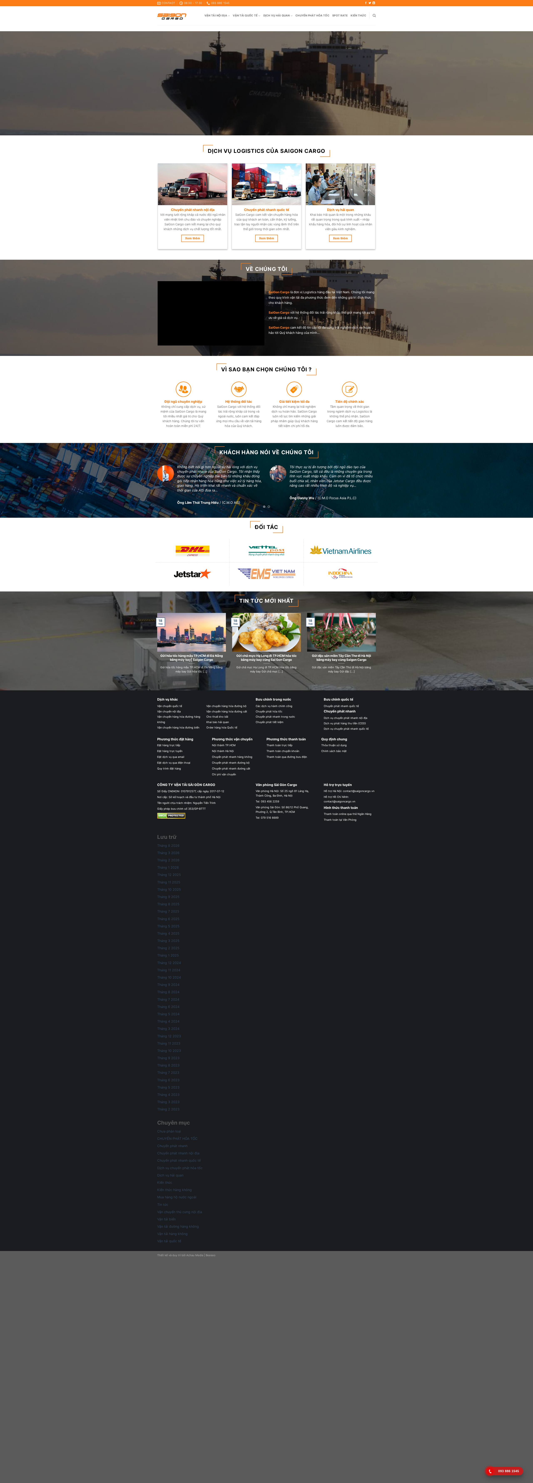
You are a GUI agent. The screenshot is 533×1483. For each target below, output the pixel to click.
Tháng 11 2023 (168, 1038)
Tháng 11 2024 (168, 965)
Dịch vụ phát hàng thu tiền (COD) (345, 718)
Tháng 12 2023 (169, 1031)
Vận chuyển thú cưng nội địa (179, 1207)
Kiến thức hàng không (174, 1185)
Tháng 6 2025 (168, 914)
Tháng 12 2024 (169, 958)
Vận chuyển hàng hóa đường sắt (226, 706)
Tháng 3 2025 (168, 936)
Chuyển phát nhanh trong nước (275, 712)
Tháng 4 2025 (168, 929)
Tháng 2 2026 (168, 855)
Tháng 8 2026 (168, 841)
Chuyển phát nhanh (172, 1141)
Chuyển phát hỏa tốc (312, 15)
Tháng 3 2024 (168, 1024)
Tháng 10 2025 (169, 885)
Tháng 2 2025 (168, 943)
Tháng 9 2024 (168, 980)
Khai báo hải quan (217, 717)
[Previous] (16, 83)
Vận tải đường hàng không (178, 1222)
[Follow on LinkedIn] (373, 3)
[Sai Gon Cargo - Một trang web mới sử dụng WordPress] (171, 15)
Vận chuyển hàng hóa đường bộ (226, 701)
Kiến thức (358, 15)
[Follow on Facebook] (366, 3)
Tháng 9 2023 (168, 1053)
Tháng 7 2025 (168, 907)
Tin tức (162, 1200)
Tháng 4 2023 (168, 1090)
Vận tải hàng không (172, 1229)
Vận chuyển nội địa (169, 706)
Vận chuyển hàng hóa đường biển (178, 722)
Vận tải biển (166, 1214)
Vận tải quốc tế (245, 15)
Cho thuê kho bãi (217, 712)
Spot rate (340, 15)
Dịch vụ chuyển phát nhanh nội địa (345, 713)
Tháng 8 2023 (168, 1061)
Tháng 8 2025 (168, 899)
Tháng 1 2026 (168, 863)
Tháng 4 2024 (168, 1017)
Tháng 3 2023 (168, 1097)
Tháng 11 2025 (168, 877)
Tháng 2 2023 (168, 1105)
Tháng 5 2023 (168, 1082)
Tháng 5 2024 (168, 1009)
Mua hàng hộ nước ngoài (176, 1192)
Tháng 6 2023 (168, 1075)
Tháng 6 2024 (168, 1002)
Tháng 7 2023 (168, 1068)
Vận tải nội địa (215, 15)
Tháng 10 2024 (169, 973)
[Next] (517, 83)
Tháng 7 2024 (168, 995)
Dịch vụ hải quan (276, 15)
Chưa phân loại (169, 1126)
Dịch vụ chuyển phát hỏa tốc (180, 1163)
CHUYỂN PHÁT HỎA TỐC (177, 1134)
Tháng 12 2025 (169, 870)
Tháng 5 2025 (168, 921)
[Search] (374, 16)
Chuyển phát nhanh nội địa (178, 1148)
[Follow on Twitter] (370, 3)
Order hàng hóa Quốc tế (221, 722)
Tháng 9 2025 (168, 892)
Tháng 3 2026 (168, 848)
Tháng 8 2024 (168, 987)
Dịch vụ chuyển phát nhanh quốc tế (346, 724)
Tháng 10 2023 (169, 1046)
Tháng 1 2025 (168, 951)
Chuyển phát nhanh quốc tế (341, 701)
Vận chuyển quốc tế (169, 701)
